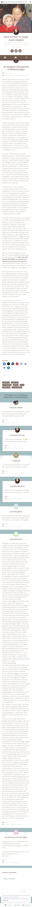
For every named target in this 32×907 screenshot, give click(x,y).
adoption (15, 382)
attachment (7, 384)
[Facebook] (12, 51)
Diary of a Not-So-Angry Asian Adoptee (17, 75)
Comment (24, 891)
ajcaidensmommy (17, 435)
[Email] (20, 51)
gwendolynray (16, 539)
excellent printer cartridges (16, 837)
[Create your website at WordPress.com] (16, 2)
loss (22, 384)
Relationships (17, 387)
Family (16, 384)
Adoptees (6, 382)
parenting (6, 387)
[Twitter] (16, 51)
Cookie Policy (5, 900)
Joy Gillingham (16, 512)
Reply (6, 420)
